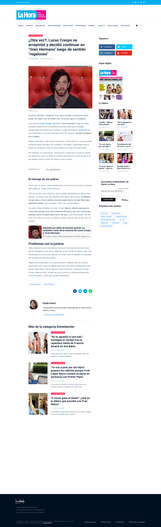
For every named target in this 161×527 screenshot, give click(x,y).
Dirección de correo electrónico (112, 191)
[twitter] (135, 2)
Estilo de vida (68, 25)
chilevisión (104, 223)
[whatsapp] (90, 291)
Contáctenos (119, 522)
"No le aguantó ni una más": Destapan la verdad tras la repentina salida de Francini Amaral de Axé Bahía (67, 341)
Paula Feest (34, 58)
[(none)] (33, 304)
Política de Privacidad (137, 522)
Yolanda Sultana (121, 216)
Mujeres (91, 25)
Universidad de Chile (108, 220)
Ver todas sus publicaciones (54, 315)
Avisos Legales (112, 25)
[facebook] (133, 2)
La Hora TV (101, 25)
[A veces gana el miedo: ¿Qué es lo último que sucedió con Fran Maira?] (38, 404)
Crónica (21, 25)
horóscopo (115, 223)
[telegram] (144, 2)
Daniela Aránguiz (106, 226)
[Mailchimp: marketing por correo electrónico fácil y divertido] (125, 201)
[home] (31, 15)
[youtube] (141, 2)
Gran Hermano (49, 284)
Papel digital (125, 25)
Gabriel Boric (115, 213)
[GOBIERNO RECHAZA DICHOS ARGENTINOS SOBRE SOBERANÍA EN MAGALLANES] (111, 84)
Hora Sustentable (54, 25)
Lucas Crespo (35, 284)
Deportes (29, 25)
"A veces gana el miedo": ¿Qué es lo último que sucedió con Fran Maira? (70, 401)
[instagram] (138, 2)
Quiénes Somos (90, 522)
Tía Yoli (122, 220)
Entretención (40, 25)
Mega (125, 223)
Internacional (81, 25)
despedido (82, 130)
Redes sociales (106, 216)
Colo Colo (104, 213)
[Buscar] (140, 25)
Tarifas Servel (106, 522)
